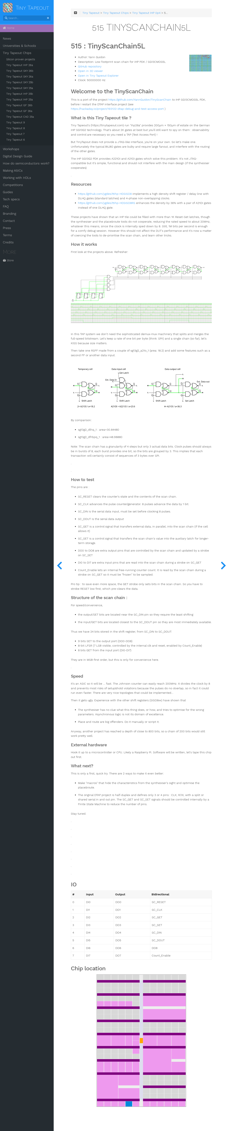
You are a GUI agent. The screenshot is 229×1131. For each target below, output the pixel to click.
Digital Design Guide (17, 156)
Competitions (13, 185)
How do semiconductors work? (26, 163)
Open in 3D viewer (90, 71)
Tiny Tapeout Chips (17, 53)
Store (10, 260)
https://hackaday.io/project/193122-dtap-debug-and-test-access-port (117, 108)
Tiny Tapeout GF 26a (19, 111)
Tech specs (11, 199)
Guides (8, 192)
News (7, 38)
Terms (7, 235)
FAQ (6, 206)
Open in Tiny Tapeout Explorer (98, 75)
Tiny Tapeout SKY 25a (19, 88)
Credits (8, 242)
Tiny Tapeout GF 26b (19, 105)
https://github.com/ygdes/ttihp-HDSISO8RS (106, 203)
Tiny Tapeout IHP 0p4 (146, 13)
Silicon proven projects (20, 59)
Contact (9, 221)
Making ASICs (13, 170)
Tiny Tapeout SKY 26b (19, 70)
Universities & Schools (19, 46)
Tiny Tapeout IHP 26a (19, 65)
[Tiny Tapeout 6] (223, 565)
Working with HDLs (17, 178)
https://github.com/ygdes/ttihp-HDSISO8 (105, 193)
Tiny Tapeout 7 (15, 134)
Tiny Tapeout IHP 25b (19, 93)
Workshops (11, 149)
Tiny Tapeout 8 (15, 128)
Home (10, 28)
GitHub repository (89, 66)
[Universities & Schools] (59, 565)
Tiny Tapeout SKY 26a (19, 76)
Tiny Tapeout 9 (15, 122)
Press (7, 228)
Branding (9, 213)
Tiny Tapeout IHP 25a (19, 99)
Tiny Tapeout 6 (15, 139)
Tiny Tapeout (90, 13)
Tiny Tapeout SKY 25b (19, 82)
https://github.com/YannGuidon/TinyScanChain (139, 99)
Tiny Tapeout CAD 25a (20, 116)
